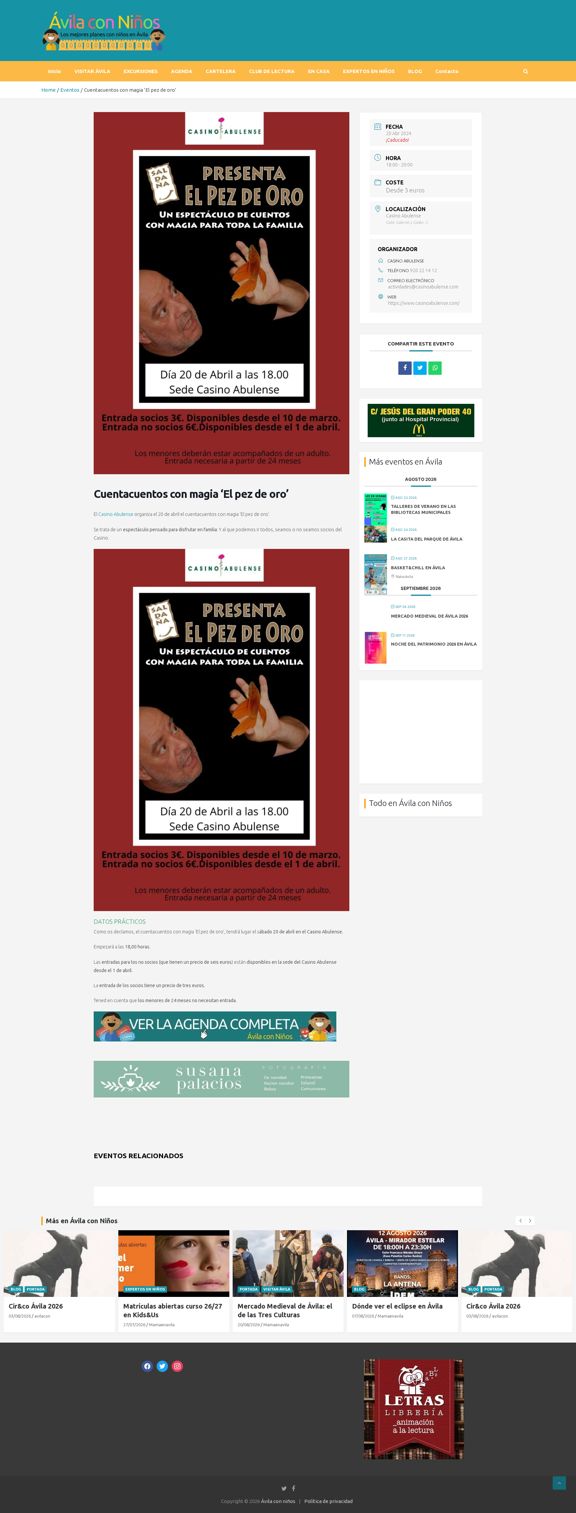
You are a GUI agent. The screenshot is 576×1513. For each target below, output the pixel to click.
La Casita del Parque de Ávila (426, 539)
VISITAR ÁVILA (92, 71)
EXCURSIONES (141, 71)
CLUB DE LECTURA (272, 71)
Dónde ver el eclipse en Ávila (397, 1306)
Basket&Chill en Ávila (418, 567)
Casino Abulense (115, 514)
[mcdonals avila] (421, 407)
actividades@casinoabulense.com (423, 286)
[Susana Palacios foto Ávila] (221, 1064)
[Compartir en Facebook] (405, 368)
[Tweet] (420, 368)
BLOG (415, 71)
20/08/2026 (249, 1324)
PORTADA (36, 1289)
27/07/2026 (134, 1324)
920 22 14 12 (423, 270)
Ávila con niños (278, 1501)
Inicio (54, 71)
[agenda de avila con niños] (215, 1015)
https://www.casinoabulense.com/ (424, 303)
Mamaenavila (162, 1324)
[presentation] (520, 1221)
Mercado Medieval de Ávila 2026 (429, 616)
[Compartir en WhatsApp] (435, 368)
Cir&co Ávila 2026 (36, 1306)
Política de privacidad (328, 1501)
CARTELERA (221, 71)
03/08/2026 (20, 1316)
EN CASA (319, 71)
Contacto (447, 71)
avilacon (42, 1316)
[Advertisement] (420, 732)
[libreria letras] (414, 1363)
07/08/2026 (363, 1316)
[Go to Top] (559, 1483)
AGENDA (181, 71)
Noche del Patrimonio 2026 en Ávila (434, 644)
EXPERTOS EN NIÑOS (369, 71)
